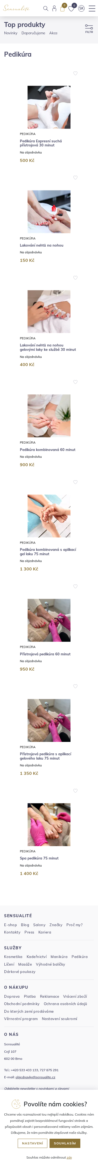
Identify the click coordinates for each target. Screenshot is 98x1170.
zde (69, 1157)
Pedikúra (27, 134)
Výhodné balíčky (50, 964)
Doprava (12, 996)
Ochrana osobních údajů (65, 1004)
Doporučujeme (33, 33)
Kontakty (12, 932)
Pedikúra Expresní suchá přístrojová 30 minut (41, 143)
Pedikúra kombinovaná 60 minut (47, 450)
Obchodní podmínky (22, 1004)
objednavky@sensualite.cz (35, 1077)
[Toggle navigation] (92, 8)
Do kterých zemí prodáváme (29, 1011)
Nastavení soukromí (59, 1019)
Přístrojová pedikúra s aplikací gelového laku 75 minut (45, 756)
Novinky (10, 33)
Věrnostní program (21, 1019)
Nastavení (32, 1143)
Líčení (9, 964)
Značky (56, 925)
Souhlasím (65, 1143)
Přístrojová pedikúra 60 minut (45, 654)
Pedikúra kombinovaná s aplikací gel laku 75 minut (48, 552)
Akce (53, 33)
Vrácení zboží (75, 996)
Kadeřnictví (37, 956)
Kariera (44, 932)
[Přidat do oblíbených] (75, 72)
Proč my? (74, 925)
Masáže (25, 964)
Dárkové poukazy (20, 971)
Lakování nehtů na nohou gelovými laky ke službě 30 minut (48, 347)
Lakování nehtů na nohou (41, 245)
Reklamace (49, 996)
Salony (39, 925)
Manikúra (59, 956)
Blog (25, 925)
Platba (30, 996)
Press (29, 932)
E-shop (10, 925)
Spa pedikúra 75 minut (39, 858)
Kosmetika (13, 956)
